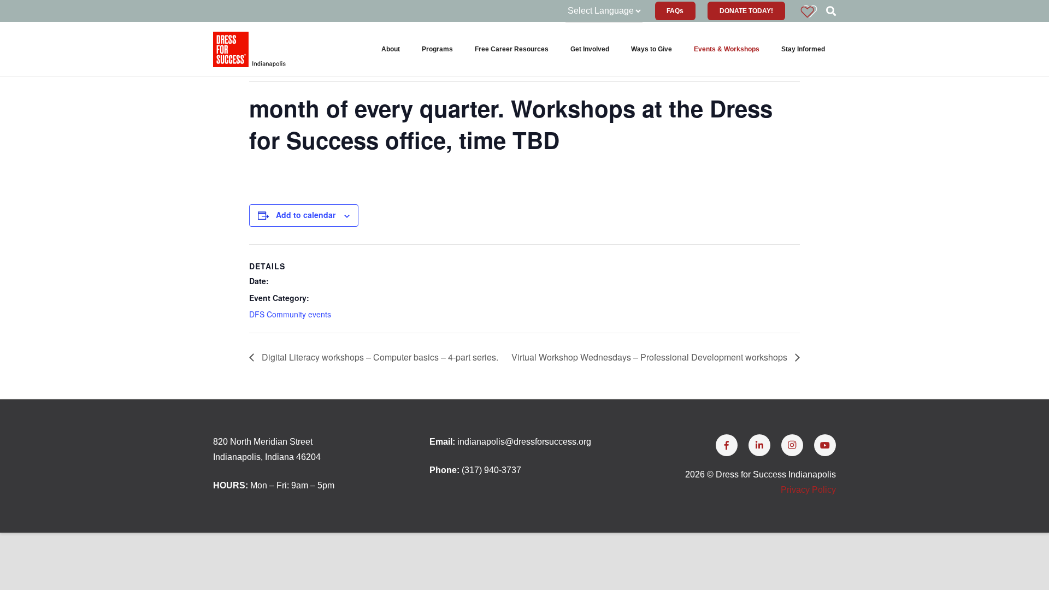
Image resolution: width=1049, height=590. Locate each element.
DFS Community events (290, 314)
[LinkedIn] (759, 445)
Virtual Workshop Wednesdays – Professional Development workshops (650, 357)
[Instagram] (792, 445)
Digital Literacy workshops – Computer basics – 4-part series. (379, 357)
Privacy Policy (808, 489)
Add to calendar (305, 214)
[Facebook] (727, 445)
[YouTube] (825, 445)
